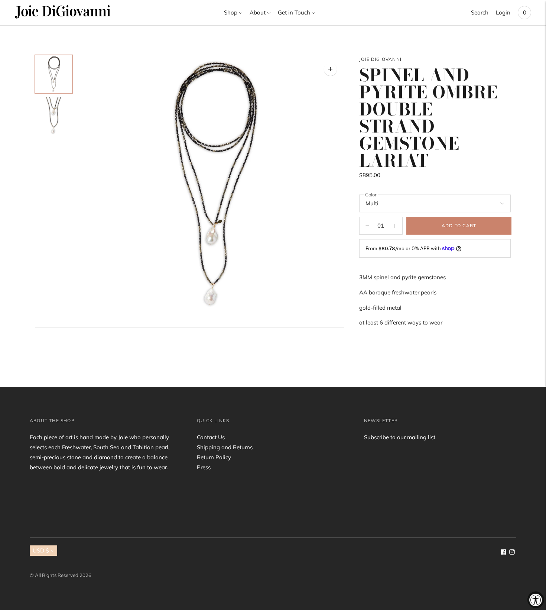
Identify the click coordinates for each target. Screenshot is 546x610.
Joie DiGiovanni (380, 59)
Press (204, 467)
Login (503, 12)
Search (479, 12)
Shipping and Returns (225, 447)
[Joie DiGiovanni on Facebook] (503, 552)
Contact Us (211, 437)
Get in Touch (294, 12)
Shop (230, 12)
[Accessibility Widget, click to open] (535, 599)
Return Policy (214, 457)
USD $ (41, 550)
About (258, 12)
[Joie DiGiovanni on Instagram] (512, 552)
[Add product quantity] (367, 226)
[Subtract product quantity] (394, 226)
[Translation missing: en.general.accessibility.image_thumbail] (53, 74)
